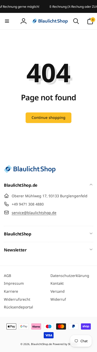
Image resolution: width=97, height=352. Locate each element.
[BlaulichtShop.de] (30, 171)
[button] (7, 21)
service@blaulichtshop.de (34, 212)
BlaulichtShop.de (41, 344)
